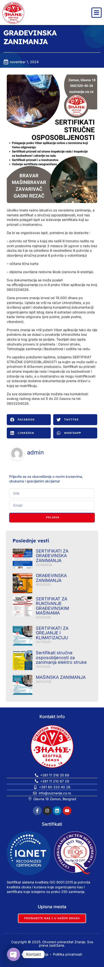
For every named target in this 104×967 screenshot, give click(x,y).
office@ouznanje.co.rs (29, 285)
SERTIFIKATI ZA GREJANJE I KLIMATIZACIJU (52, 633)
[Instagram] (47, 810)
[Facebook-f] (37, 810)
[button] (29, 419)
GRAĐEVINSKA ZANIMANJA (51, 578)
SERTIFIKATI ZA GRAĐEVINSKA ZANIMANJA (52, 555)
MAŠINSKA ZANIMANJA (61, 677)
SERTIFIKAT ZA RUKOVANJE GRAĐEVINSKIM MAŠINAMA (52, 606)
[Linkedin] (57, 810)
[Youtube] (67, 810)
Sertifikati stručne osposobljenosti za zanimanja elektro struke (61, 657)
